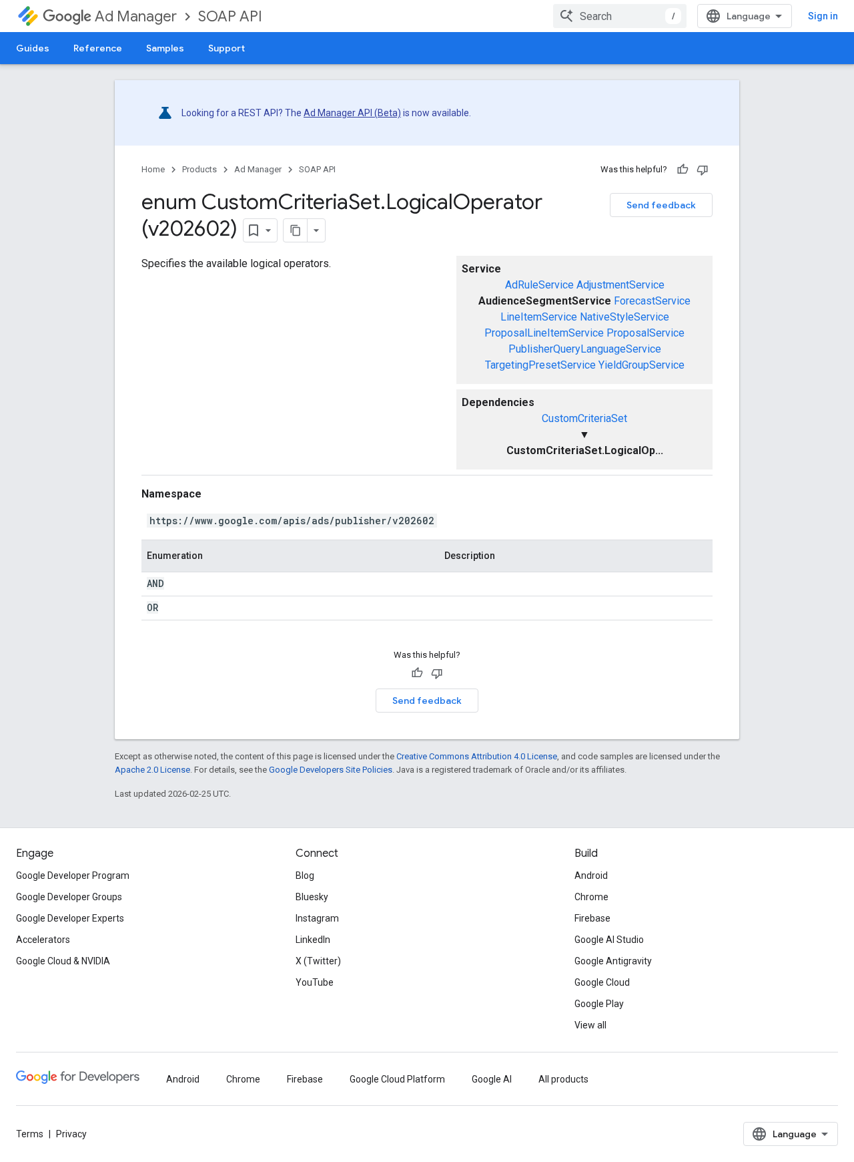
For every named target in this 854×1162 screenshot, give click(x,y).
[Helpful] (683, 170)
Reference (97, 48)
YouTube (315, 982)
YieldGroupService (641, 365)
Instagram (317, 918)
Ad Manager (136, 16)
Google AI (492, 1079)
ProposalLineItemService (544, 333)
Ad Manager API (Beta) (352, 113)
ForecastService (652, 301)
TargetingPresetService (540, 365)
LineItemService (538, 317)
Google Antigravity (613, 961)
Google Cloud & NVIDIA (63, 961)
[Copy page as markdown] (296, 230)
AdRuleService (539, 284)
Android (591, 875)
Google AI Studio (609, 939)
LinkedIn (313, 939)
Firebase (592, 918)
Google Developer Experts (70, 918)
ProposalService (645, 333)
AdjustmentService (620, 284)
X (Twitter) (318, 961)
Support (226, 48)
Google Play (599, 1003)
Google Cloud (602, 982)
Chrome (591, 897)
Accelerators (43, 939)
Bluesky (312, 897)
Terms (29, 1134)
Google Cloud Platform (397, 1079)
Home (153, 169)
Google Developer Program (72, 875)
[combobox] (620, 16)
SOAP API (230, 16)
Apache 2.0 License (152, 770)
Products (199, 169)
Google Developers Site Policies (330, 770)
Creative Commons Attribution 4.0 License (476, 756)
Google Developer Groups (69, 897)
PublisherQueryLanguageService (584, 349)
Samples (165, 48)
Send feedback (661, 205)
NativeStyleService (624, 317)
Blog (305, 875)
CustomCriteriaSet (584, 418)
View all (590, 1025)
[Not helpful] (703, 170)
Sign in (823, 16)
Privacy (71, 1134)
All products (563, 1079)
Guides (32, 48)
